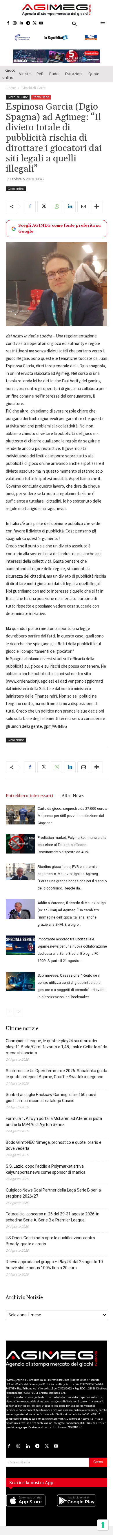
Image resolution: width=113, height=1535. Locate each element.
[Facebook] (8, 23)
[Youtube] (41, 23)
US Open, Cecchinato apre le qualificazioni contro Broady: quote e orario (50, 1247)
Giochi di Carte (33, 93)
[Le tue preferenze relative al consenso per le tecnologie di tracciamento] (102, 1524)
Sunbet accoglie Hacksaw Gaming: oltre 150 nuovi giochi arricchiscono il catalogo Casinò (51, 1103)
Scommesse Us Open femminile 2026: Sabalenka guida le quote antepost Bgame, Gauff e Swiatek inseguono (56, 1079)
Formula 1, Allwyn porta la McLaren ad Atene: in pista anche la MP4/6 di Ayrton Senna (54, 1127)
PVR (40, 79)
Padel (54, 79)
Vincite (25, 79)
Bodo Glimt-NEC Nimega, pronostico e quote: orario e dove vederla (53, 1151)
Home (11, 93)
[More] (97, 212)
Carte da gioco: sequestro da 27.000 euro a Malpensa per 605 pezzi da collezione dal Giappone (72, 822)
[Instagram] (14, 23)
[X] (34, 23)
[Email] (83, 212)
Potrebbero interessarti (29, 802)
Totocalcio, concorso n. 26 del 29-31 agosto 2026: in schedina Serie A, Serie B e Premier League (52, 1223)
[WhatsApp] (56, 212)
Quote (93, 79)
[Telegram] (27, 23)
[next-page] (18, 1017)
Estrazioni (74, 79)
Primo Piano (41, 103)
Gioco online (8, 80)
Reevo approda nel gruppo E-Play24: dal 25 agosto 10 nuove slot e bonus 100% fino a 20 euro (54, 1270)
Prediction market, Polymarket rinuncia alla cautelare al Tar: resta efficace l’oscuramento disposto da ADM (72, 851)
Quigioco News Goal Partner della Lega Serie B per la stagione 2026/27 (53, 1199)
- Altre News (71, 802)
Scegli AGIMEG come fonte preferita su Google (59, 234)
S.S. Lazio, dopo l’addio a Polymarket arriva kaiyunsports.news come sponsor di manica (45, 1175)
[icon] (31, 1512)
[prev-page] (9, 1017)
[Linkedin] (21, 23)
